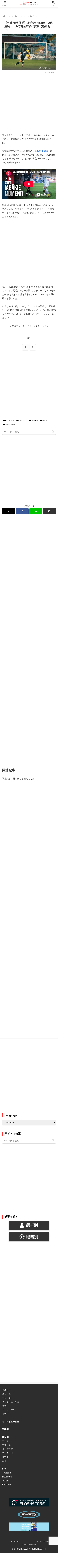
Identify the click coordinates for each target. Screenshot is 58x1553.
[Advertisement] (29, 102)
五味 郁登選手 (43, 151)
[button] (53, 431)
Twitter (5, 1481)
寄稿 (4, 1406)
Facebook (7, 1484)
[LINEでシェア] (35, 511)
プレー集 (34, 421)
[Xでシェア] (8, 511)
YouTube (6, 1473)
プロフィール (8, 1410)
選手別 (5, 1429)
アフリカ (6, 1445)
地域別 (5, 1437)
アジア (5, 1441)
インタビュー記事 (10, 1402)
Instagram (7, 1477)
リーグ (5, 1413)
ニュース (6, 1394)
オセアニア (7, 1449)
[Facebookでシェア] (22, 511)
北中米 (5, 1457)
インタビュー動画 (10, 1421)
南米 (4, 1461)
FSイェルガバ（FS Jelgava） (16, 421)
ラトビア (45, 421)
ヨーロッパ (7, 1453)
